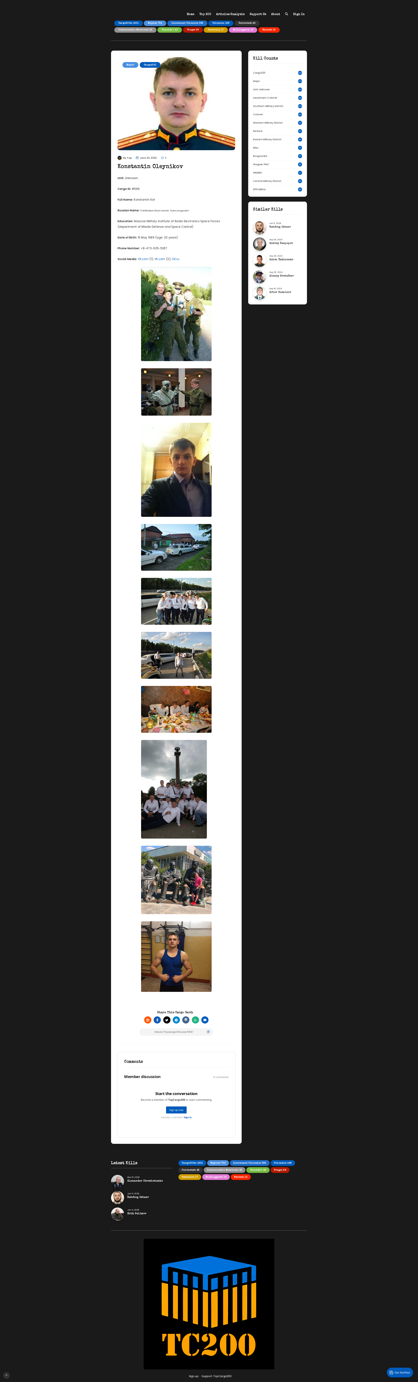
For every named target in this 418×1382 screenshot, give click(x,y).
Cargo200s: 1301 (128, 23)
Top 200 (205, 14)
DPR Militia (259, 189)
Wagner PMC (261, 164)
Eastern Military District (267, 139)
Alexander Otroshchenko (145, 1181)
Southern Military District (268, 106)
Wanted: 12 (269, 30)
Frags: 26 (193, 30)
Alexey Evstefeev (281, 276)
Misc (255, 147)
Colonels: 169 (220, 23)
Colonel (258, 114)
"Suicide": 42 (169, 30)
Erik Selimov (136, 1213)
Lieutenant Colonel (265, 97)
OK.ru (175, 259)
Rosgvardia (260, 156)
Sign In (299, 14)
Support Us (258, 14)
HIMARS (257, 172)
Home (190, 14)
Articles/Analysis (230, 14)
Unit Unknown (261, 89)
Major (130, 65)
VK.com (143, 259)
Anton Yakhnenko (281, 259)
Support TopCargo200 (217, 1376)
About (275, 14)
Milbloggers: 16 (243, 30)
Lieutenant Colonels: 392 (187, 23)
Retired (257, 131)
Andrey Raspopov (281, 243)
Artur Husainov (280, 292)
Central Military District (267, 181)
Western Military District (268, 122)
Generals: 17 (216, 30)
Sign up (193, 1376)
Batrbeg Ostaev (280, 227)
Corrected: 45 (247, 23)
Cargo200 (150, 65)
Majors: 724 (155, 23)
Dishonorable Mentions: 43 (135, 30)
